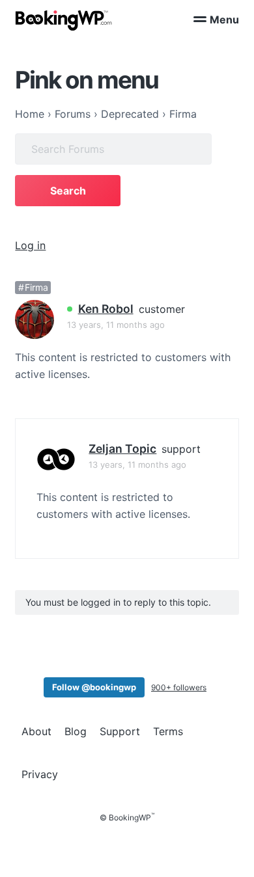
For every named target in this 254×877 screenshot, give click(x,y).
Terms (168, 731)
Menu (224, 19)
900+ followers (178, 687)
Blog (75, 731)
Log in (30, 245)
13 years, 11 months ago (116, 324)
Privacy (39, 774)
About (36, 731)
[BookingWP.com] (64, 20)
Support (120, 731)
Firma (36, 287)
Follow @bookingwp (94, 687)
